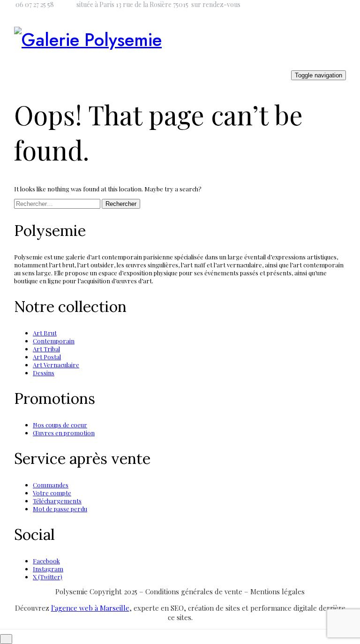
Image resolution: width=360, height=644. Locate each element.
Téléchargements (57, 501)
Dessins (43, 373)
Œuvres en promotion (64, 433)
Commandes (50, 485)
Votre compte (52, 493)
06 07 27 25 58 (34, 4)
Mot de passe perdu (60, 509)
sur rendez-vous (215, 4)
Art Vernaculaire (56, 365)
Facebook (46, 561)
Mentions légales (277, 591)
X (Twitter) (47, 577)
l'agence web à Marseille (90, 608)
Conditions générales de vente (194, 591)
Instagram (48, 569)
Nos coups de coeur (60, 425)
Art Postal (47, 357)
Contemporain (54, 341)
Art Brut (45, 333)
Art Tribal (46, 349)
